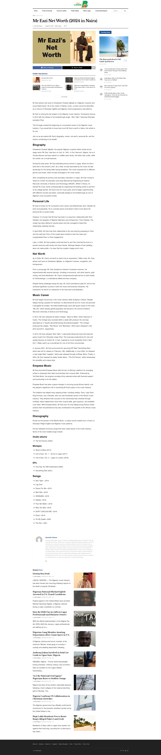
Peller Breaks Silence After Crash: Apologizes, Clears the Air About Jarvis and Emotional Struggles (115, 94)
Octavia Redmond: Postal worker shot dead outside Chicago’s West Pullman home (115, 70)
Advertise (41, 744)
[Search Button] (125, 10)
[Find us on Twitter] (123, 751)
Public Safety (75, 11)
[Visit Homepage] (80, 4)
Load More (64, 96)
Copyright (54, 744)
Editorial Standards (63, 744)
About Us (35, 744)
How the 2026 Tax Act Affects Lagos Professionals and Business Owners (52, 87)
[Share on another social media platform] (94, 67)
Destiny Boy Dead (47, 78)
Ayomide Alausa (38, 26)
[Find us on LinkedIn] (125, 751)
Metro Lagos (87, 11)
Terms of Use (86, 744)
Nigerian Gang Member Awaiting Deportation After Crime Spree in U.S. (84, 87)
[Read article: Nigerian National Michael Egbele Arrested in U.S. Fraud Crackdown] (69, 80)
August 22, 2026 (49, 26)
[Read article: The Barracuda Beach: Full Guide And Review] (113, 46)
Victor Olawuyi (37, 576)
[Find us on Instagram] (127, 751)
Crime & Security (47, 11)
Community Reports (101, 11)
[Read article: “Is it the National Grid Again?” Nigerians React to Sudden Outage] (85, 682)
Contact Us (48, 744)
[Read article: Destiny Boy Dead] (36, 80)
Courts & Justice (61, 11)
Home (35, 11)
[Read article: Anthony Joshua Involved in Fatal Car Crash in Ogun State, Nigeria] (85, 659)
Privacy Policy (77, 744)
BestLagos (38, 750)
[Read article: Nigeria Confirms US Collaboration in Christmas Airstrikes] (85, 703)
